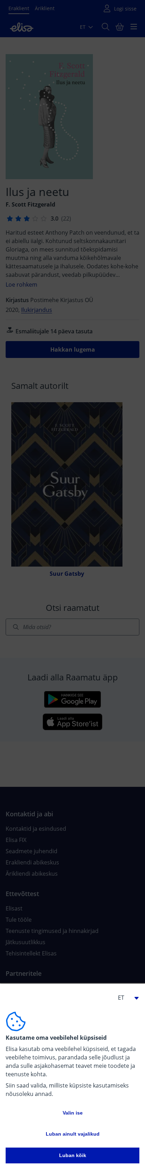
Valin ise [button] (73, 1113)
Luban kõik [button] (72, 1155)
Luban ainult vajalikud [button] (73, 1134)
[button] (125, 997)
